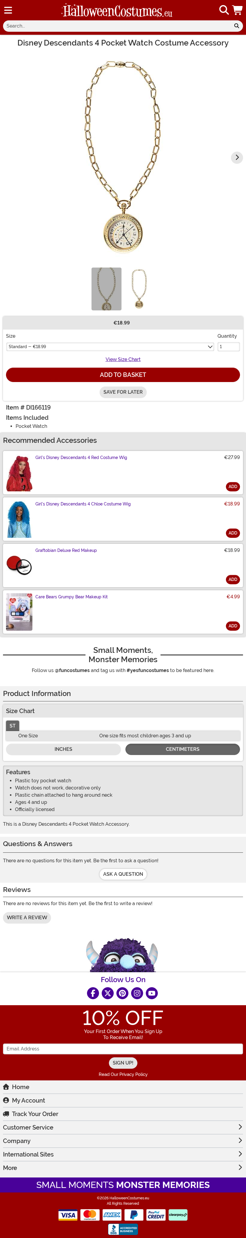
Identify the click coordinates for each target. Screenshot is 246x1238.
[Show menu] (8, 10)
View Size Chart (123, 359)
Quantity (227, 336)
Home (20, 1087)
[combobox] (116, 26)
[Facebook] (93, 993)
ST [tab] (13, 726)
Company (17, 1141)
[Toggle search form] (224, 10)
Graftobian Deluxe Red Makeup (66, 550)
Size (10, 336)
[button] (237, 10)
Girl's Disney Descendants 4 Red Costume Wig (81, 457)
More (10, 1167)
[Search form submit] (236, 26)
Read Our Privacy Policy (123, 1074)
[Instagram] (137, 993)
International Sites (28, 1154)
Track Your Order (35, 1114)
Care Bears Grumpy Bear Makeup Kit (71, 596)
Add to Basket (123, 374)
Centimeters (183, 749)
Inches (63, 749)
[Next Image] (237, 158)
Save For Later (123, 392)
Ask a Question (123, 874)
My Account (28, 1100)
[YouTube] (152, 993)
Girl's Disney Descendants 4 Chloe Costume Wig (83, 504)
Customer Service (28, 1127)
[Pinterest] (122, 993)
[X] (108, 993)
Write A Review (27, 917)
